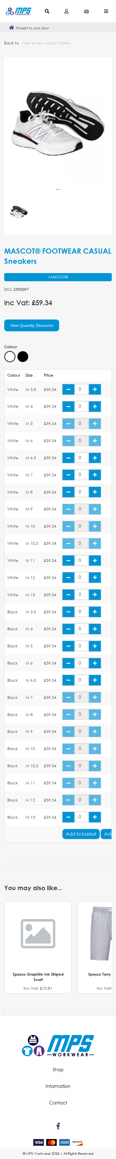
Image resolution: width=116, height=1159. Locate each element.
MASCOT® (58, 277)
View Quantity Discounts (31, 325)
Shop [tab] (58, 1069)
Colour (10, 346)
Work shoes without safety (46, 43)
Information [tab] (58, 1086)
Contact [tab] (58, 1103)
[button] (58, 1069)
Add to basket (81, 834)
